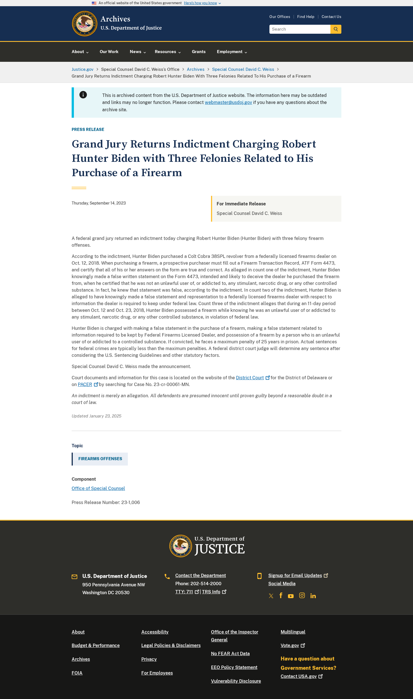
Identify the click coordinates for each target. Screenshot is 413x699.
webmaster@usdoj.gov (228, 102)
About (78, 632)
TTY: (184, 591)
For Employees (157, 673)
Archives (81, 659)
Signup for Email (295, 575)
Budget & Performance (96, 645)
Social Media (282, 583)
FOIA (77, 673)
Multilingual (293, 632)
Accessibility (155, 632)
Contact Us (331, 17)
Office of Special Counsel (98, 488)
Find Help (306, 17)
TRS (211, 591)
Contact (299, 676)
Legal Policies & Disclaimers (171, 645)
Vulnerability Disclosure (236, 681)
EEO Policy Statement (234, 667)
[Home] (117, 34)
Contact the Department (200, 575)
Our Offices (279, 17)
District (250, 377)
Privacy (149, 659)
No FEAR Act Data (230, 653)
